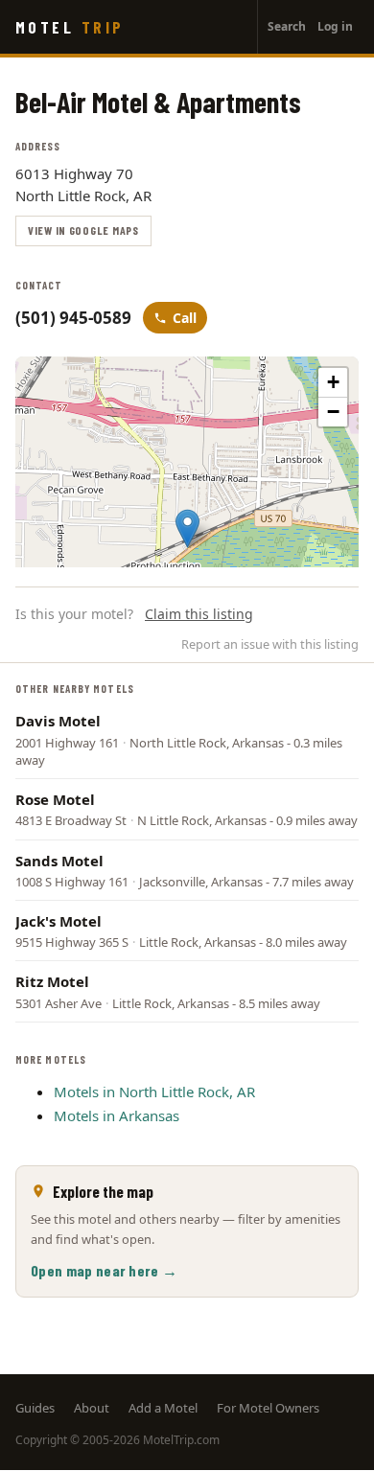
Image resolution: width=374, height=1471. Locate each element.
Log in (335, 26)
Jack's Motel (58, 921)
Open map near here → (104, 1270)
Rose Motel (55, 799)
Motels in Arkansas (116, 1115)
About (91, 1407)
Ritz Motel (52, 981)
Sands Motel (59, 860)
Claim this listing (199, 614)
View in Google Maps (83, 230)
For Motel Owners (268, 1407)
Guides (35, 1407)
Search (287, 26)
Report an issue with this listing (270, 644)
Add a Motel (163, 1407)
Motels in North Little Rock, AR (154, 1091)
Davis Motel (58, 720)
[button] (187, 528)
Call (185, 318)
